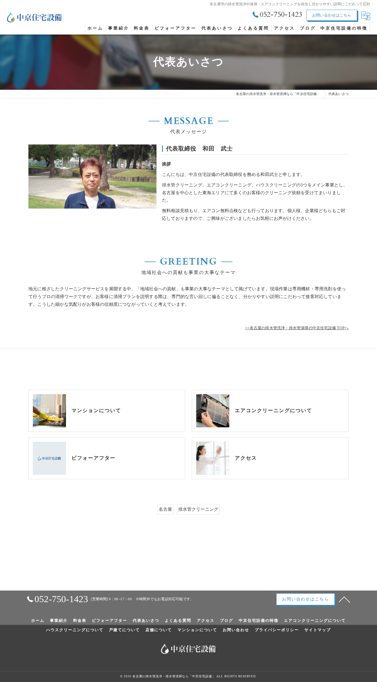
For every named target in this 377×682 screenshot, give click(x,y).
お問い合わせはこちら (331, 15)
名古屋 (165, 509)
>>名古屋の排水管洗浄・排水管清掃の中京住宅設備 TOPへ (297, 328)
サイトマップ (317, 630)
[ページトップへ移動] (344, 599)
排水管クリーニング (198, 509)
